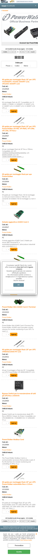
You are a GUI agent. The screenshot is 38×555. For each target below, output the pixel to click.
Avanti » (33, 52)
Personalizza (19, 545)
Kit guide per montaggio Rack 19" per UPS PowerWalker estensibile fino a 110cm (19, 483)
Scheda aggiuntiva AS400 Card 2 (15, 222)
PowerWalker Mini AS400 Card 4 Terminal (19, 307)
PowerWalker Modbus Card (13, 439)
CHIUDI (36, 534)
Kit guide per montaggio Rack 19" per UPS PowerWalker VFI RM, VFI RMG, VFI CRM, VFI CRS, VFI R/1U (19, 128)
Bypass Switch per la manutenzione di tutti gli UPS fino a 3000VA (19, 394)
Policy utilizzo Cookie (26, 540)
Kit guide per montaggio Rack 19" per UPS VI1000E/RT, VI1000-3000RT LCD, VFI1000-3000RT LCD (19, 81)
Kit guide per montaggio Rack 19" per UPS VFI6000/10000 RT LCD (19, 350)
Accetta (19, 552)
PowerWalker (6, 94)
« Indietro (5, 52)
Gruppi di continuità (8, 6)
